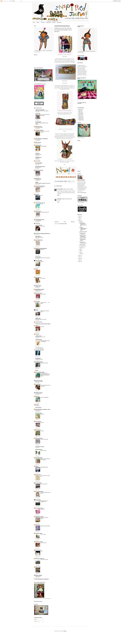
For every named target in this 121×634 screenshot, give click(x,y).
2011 (80, 258)
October (81, 221)
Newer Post (57, 221)
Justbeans (37, 334)
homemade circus (38, 293)
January (81, 253)
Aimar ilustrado (38, 142)
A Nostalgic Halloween (39, 130)
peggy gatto (59, 198)
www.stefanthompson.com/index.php (42, 579)
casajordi (37, 194)
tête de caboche (38, 550)
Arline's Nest (80, 109)
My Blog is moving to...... (39, 290)
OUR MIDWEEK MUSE (44, 467)
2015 (80, 219)
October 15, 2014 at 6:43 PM (67, 198)
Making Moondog (38, 576)
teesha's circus (38, 474)
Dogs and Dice (38, 236)
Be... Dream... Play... (38, 162)
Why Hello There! (38, 167)
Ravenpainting (38, 429)
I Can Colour (37, 301)
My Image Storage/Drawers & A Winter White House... (83, 229)
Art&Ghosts (37, 153)
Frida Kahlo (42, 326)
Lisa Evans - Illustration (39, 349)
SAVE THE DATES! (38, 163)
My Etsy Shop (48, 22)
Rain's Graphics (38, 421)
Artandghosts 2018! (38, 154)
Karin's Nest (80, 114)
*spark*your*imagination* (39, 109)
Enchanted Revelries (39, 240)
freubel (36, 268)
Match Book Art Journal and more (82, 242)
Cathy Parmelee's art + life (40, 202)
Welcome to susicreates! (39, 558)
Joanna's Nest (80, 113)
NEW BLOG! (42, 249)
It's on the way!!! (37, 139)
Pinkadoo (37, 404)
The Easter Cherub (43, 542)
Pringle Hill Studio (38, 413)
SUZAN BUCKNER (38, 457)
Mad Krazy (42, 422)
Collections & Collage (83, 231)
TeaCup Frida (43, 509)
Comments (37, 621)
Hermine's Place (38, 285)
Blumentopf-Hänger (44, 450)
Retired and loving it (38, 438)
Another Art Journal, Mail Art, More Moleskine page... (82, 236)
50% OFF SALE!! (43, 294)
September (82, 247)
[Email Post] (69, 181)
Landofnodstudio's (38, 339)
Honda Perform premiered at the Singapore (41, 110)
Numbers (42, 261)
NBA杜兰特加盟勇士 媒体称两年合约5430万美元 (42, 183)
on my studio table (38, 220)
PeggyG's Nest (81, 119)
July (80, 249)
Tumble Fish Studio (38, 533)
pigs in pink (37, 396)
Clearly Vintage (38, 211)
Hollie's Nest (80, 112)
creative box (37, 223)
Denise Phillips (60, 189)
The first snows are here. (44, 439)
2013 (80, 255)
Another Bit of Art (82, 244)
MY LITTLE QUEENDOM (44, 397)
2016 (80, 217)
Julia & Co (37, 325)
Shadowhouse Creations (39, 446)
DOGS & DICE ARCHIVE (39, 237)
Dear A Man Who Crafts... (39, 127)
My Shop (53, 22)
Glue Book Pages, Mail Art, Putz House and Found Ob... (83, 224)
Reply (58, 195)
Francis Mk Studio (38, 260)
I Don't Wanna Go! (38, 179)
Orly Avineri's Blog (38, 380)
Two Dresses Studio (38, 541)
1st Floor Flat (37, 113)
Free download (43, 278)
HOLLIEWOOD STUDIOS (39, 289)
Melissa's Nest (80, 118)
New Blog (42, 430)
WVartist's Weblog (38, 575)
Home (34, 22)
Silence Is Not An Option (39, 381)
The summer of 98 (38, 393)
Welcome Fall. (43, 226)
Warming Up (37, 158)
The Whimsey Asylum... (39, 516)
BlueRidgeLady (38, 178)
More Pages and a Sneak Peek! (82, 233)
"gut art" (42, 203)
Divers (42, 195)
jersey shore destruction (44, 559)
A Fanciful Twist (38, 121)
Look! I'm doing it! (43, 534)
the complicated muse (39, 491)
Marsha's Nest (80, 117)
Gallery (38, 22)
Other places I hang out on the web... (41, 319)
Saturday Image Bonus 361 (45, 212)
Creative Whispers (38, 225)
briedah (36, 182)
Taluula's (37, 466)
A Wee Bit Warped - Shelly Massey (41, 138)
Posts (36, 619)
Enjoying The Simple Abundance (41, 248)
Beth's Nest (80, 110)
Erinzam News (38, 256)
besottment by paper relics (40, 166)
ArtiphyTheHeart (38, 157)
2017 (80, 216)
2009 (80, 261)
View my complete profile (82, 192)
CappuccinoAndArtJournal (40, 186)
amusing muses (38, 145)
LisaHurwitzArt (38, 358)
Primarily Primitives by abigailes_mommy (42, 409)
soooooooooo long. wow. (39, 359)
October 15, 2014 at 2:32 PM (68, 189)
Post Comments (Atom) (63, 223)
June (80, 250)
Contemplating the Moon (39, 219)
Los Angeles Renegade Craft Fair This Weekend (42, 257)
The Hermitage (38, 499)
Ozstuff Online (37, 384)
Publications (59, 22)
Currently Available (43, 146)
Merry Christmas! (38, 410)
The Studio (42, 22)
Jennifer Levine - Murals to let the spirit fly (42, 323)
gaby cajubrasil (38, 277)
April (80, 252)
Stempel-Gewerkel (38, 449)
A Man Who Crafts (38, 126)
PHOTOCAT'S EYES (38, 392)
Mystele (36, 370)
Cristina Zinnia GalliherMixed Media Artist (42, 233)
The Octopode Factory (39, 508)
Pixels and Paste (38, 407)
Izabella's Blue (38, 318)
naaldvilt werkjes (37, 286)
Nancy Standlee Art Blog (39, 372)
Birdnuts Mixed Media (39, 170)
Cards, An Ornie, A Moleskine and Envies (82, 239)
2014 (80, 220)
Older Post (73, 221)
